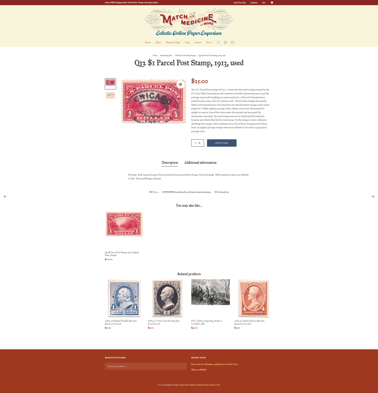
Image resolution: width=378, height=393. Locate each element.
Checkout (254, 3)
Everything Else (166, 55)
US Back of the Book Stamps (185, 55)
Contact (197, 42)
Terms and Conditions (188, 385)
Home (148, 42)
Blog (187, 42)
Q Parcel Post (224, 192)
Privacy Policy (203, 385)
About (158, 42)
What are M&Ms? (199, 370)
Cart (263, 3)
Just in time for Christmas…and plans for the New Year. (214, 364)
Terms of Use (215, 385)
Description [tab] (170, 162)
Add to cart (221, 143)
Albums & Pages (173, 42)
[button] (180, 84)
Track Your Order (239, 3)
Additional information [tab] (200, 162)
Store (208, 42)
